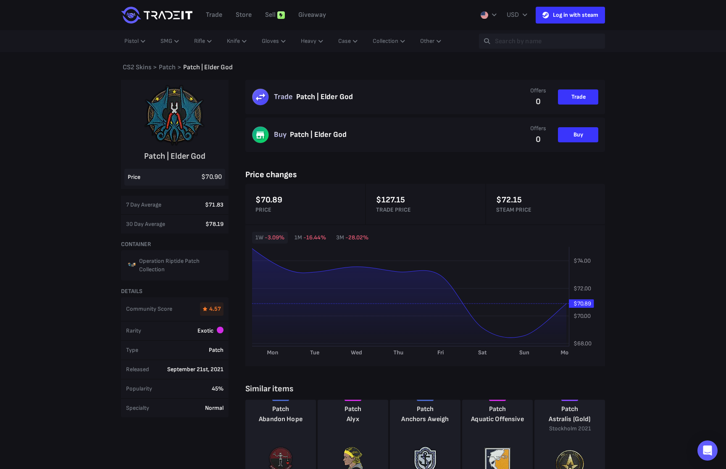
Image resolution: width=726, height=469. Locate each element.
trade (214, 15)
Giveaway (312, 15)
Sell (270, 15)
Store (244, 15)
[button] (707, 450)
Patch (280, 409)
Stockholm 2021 (570, 428)
